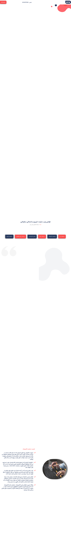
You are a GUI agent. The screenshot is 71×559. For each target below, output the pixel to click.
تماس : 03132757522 (27, 2)
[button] (48, 2)
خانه (40, 224)
